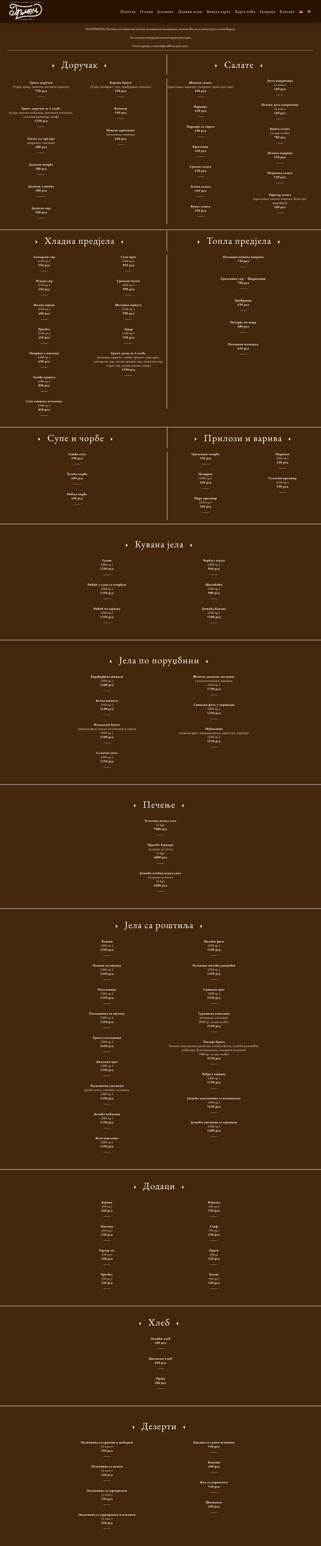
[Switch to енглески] (309, 11)
